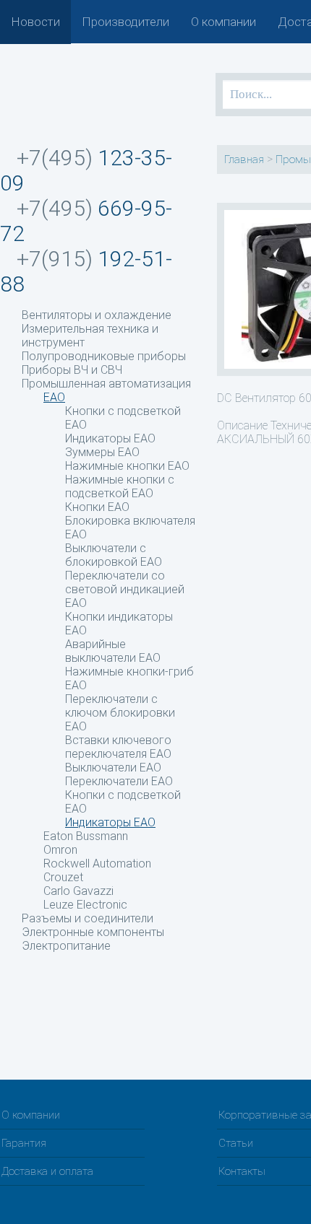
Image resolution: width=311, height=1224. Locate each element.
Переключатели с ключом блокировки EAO (120, 712)
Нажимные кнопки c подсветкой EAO (119, 486)
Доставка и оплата (47, 1171)
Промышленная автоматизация (106, 383)
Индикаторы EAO (110, 438)
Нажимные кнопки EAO (127, 466)
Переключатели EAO (119, 781)
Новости (35, 21)
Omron (60, 850)
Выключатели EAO (113, 767)
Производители (125, 21)
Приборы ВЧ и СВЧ (72, 370)
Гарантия (23, 1143)
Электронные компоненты (93, 932)
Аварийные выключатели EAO (113, 651)
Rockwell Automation (97, 863)
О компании (223, 21)
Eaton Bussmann (85, 836)
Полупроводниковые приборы (104, 356)
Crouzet (63, 877)
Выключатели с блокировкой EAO (113, 555)
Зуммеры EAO (102, 452)
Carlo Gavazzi (78, 891)
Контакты (241, 1171)
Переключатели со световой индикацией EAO (124, 589)
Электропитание (66, 946)
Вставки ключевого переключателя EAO (118, 747)
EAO (54, 397)
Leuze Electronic (85, 905)
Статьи (235, 1143)
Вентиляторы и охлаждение (96, 315)
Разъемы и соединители (87, 918)
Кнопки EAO (97, 507)
